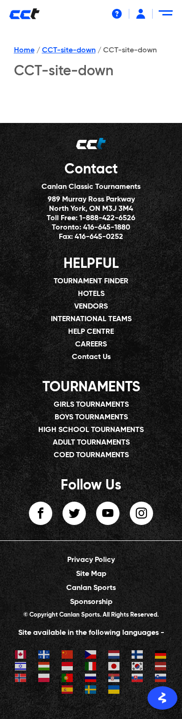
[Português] (67, 679)
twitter (74, 513)
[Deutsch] (161, 655)
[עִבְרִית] (21, 667)
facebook (40, 513)
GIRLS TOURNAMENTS (91, 405)
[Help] (117, 14)
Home (24, 50)
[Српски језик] (114, 679)
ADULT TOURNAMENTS (91, 442)
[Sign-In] (140, 14)
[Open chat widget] (162, 698)
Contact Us (91, 357)
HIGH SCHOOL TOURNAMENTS (91, 430)
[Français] (44, 655)
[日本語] (114, 667)
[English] (21, 655)
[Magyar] (44, 667)
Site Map (91, 574)
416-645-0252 (99, 237)
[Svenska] (91, 691)
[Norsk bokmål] (21, 679)
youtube (107, 513)
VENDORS (91, 306)
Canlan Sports (91, 588)
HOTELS (91, 294)
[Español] (67, 691)
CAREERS (91, 344)
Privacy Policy (91, 560)
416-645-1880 (106, 227)
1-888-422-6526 (107, 218)
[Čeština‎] (91, 655)
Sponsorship (91, 602)
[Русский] (91, 679)
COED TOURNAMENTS (91, 455)
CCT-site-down (69, 50)
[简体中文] (67, 655)
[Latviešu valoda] (161, 667)
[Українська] (114, 691)
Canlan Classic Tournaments (91, 187)
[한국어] (137, 667)
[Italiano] (91, 667)
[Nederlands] (114, 655)
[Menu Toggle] (167, 17)
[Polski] (44, 679)
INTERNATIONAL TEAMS (91, 319)
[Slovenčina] (137, 679)
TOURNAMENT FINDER (91, 281)
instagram (141, 513)
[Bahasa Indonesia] (67, 667)
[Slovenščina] (161, 679)
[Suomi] (137, 655)
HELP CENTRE (91, 332)
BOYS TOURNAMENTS (91, 417)
